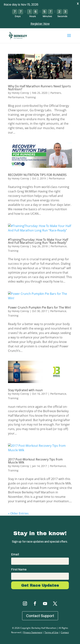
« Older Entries (18, 513)
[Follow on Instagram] (25, 603)
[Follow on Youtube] (45, 603)
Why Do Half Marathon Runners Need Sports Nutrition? (39, 87)
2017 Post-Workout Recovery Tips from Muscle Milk (35, 460)
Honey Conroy (20, 93)
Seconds (62, 16)
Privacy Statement (32, 632)
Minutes (47, 16)
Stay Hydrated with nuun (25, 390)
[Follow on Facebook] (35, 603)
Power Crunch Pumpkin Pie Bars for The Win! (39, 307)
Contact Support (40, 616)
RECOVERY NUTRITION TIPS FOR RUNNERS (37, 175)
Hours (32, 16)
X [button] (78, 3)
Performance (16, 97)
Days (18, 16)
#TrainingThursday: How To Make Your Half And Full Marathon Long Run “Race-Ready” (38, 241)
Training (30, 97)
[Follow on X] (55, 603)
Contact (65, 632)
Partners (55, 93)
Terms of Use (51, 632)
